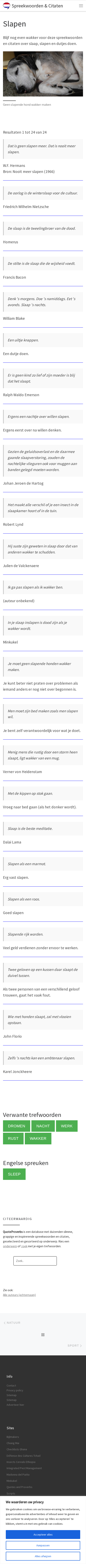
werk (67, 1126)
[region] (43, 1530)
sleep (14, 1174)
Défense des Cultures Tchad (23, 1455)
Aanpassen (43, 1545)
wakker (38, 1138)
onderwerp (10, 1246)
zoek (24, 1246)
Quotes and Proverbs (19, 1487)
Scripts (11, 1493)
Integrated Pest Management (24, 1468)
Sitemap (12, 1395)
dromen (16, 1126)
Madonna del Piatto (18, 1474)
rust (13, 1138)
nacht (43, 1126)
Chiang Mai (13, 1443)
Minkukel (12, 1481)
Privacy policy (15, 1390)
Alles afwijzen (43, 1556)
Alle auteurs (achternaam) (19, 1295)
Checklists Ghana (17, 1449)
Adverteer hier (15, 1405)
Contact (11, 1385)
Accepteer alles (43, 1534)
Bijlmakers (13, 1437)
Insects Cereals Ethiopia (21, 1462)
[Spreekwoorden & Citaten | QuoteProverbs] (6, 5)
